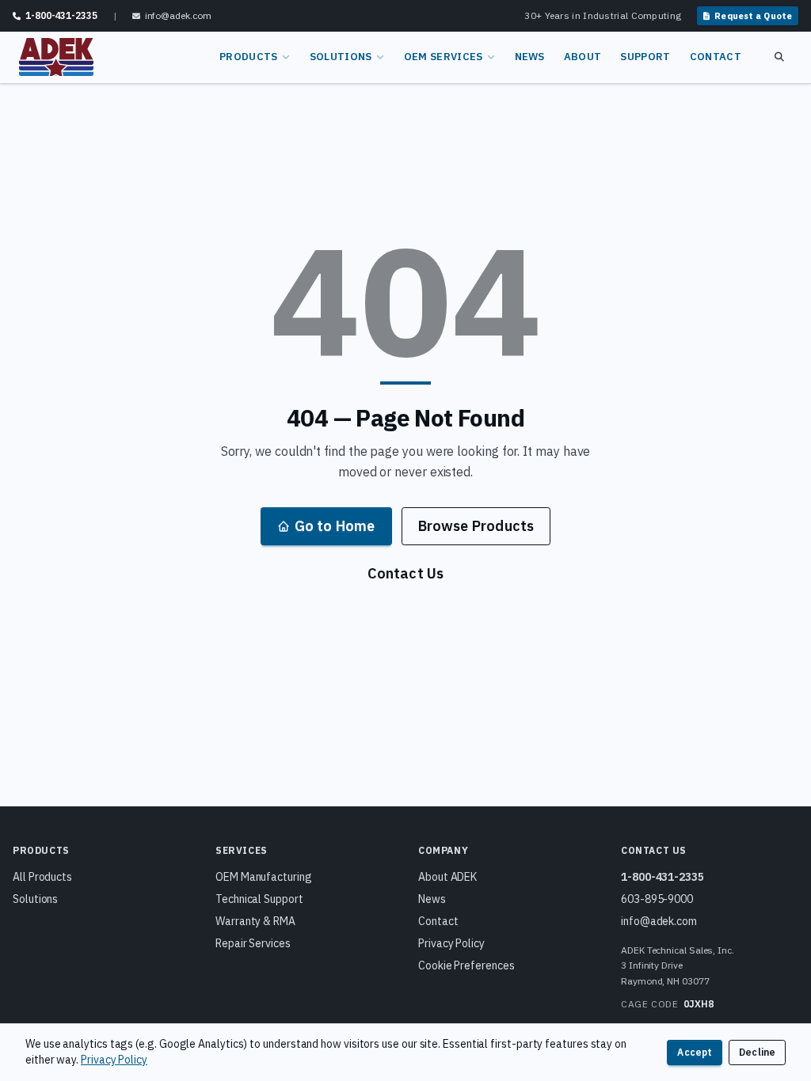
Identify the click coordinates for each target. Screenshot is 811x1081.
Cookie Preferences (466, 965)
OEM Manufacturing (263, 877)
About (583, 56)
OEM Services (443, 56)
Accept (694, 1052)
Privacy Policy (451, 943)
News (530, 56)
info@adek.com (659, 921)
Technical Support (259, 899)
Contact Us (405, 573)
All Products (42, 877)
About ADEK (447, 877)
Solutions (341, 56)
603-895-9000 (657, 899)
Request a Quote (753, 15)
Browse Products (476, 526)
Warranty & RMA (255, 921)
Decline (757, 1052)
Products (248, 56)
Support (645, 56)
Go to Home (335, 526)
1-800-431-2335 (662, 877)
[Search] (779, 57)
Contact (715, 56)
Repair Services (253, 943)
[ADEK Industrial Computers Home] (56, 57)
